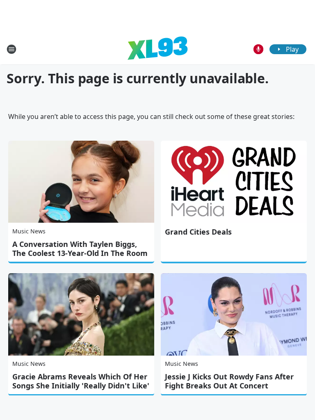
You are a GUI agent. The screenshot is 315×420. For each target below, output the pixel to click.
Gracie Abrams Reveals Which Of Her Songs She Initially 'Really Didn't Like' (80, 381)
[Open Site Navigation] (11, 49)
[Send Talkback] (258, 49)
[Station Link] (157, 49)
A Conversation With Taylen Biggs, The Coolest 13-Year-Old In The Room (80, 249)
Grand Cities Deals (198, 231)
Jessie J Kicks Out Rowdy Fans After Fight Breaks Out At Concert (229, 381)
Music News (29, 231)
